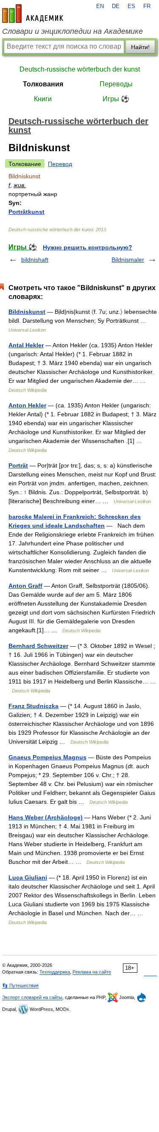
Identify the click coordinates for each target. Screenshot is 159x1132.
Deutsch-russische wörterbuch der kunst (80, 69)
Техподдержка (54, 971)
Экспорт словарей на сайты (32, 997)
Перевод (60, 164)
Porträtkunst (26, 211)
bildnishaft (34, 259)
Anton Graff (25, 585)
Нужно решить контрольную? (87, 247)
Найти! (140, 47)
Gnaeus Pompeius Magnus (47, 757)
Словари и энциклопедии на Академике (72, 31)
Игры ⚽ (116, 98)
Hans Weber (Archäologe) (45, 817)
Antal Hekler (26, 345)
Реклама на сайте (92, 971)
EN (100, 6)
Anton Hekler (27, 405)
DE (116, 6)
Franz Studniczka (33, 706)
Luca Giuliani (27, 877)
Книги (43, 98)
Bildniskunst (26, 311)
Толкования (43, 84)
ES (131, 6)
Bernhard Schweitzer (38, 645)
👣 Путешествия (20, 985)
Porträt (18, 465)
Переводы (116, 84)
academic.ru (32, 13)
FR (147, 6)
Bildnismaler (128, 259)
